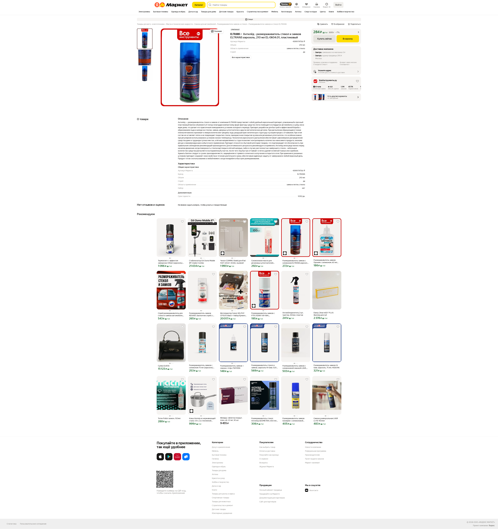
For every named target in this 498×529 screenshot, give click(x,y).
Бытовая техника (219, 455)
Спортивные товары (220, 498)
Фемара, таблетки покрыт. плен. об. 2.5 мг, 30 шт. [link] (231, 419)
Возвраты (263, 463)
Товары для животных (221, 502)
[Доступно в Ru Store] (186, 460)
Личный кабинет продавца (270, 490)
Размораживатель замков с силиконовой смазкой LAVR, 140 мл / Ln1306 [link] (294, 367)
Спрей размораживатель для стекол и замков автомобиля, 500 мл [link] (170, 314)
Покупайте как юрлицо (269, 455)
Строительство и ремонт (222, 505)
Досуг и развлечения (221, 447)
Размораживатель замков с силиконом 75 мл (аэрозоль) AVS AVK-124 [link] (201, 366)
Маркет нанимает (312, 463)
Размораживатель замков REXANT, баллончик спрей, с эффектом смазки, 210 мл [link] (201, 314)
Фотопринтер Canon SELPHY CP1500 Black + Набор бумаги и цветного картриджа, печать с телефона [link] (233, 314)
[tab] (144, 12)
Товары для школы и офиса (223, 494)
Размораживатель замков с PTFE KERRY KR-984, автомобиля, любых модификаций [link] (263, 314)
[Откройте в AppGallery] (177, 460)
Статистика (11, 524)
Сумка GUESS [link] (163, 366)
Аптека (215, 474)
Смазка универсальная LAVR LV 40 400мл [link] (326, 419)
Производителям (312, 455)
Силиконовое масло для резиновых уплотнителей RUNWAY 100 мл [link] (262, 262)
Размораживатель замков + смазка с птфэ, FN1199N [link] (232, 367)
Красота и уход (218, 478)
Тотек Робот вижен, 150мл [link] (169, 418)
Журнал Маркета (266, 467)
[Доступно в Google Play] (168, 460)
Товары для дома (219, 470)
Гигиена (215, 459)
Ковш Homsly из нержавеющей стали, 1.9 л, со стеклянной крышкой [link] (202, 419)
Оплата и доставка (267, 451)
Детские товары (219, 509)
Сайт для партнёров (267, 502)
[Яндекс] (491, 525)
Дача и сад (216, 486)
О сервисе (263, 459)
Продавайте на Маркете (269, 494)
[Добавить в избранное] (182, 221)
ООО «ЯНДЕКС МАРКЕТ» (484, 522)
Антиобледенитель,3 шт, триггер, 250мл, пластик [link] (292, 314)
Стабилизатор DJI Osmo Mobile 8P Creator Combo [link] (202, 262)
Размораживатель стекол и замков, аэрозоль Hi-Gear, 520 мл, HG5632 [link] (263, 366)
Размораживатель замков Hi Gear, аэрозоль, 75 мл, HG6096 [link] (327, 366)
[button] (249, 19)
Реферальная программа (315, 451)
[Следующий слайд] (220, 67)
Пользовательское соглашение (33, 524)
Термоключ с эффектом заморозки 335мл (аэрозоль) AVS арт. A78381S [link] (170, 262)
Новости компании (313, 447)
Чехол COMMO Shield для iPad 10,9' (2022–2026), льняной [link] (232, 262)
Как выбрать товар (267, 447)
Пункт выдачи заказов (314, 459)
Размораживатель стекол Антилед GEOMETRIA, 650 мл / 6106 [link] (264, 419)
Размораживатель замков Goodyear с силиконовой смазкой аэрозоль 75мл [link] (293, 419)
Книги (214, 490)
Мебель (215, 451)
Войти (338, 5)
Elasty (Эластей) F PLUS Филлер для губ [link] (323, 314)
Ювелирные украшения (222, 513)
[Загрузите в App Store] (160, 460)
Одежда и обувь (219, 467)
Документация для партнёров (272, 498)
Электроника (217, 463)
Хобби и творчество (220, 482)
